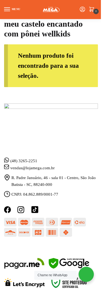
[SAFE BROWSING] (69, 267)
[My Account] (82, 9)
